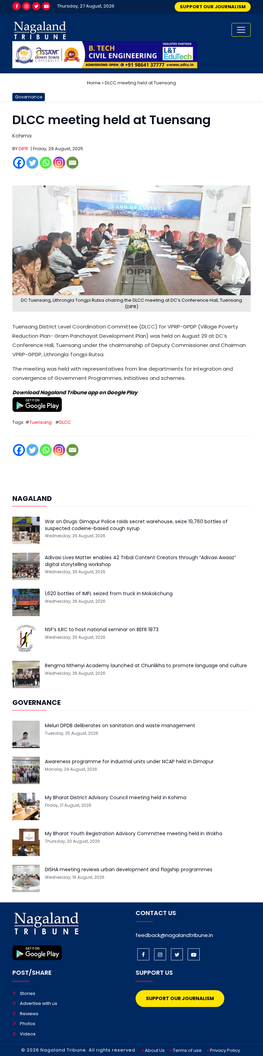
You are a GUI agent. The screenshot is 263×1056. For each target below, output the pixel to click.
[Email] (72, 163)
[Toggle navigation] (241, 30)
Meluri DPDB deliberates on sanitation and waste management (120, 725)
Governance (28, 97)
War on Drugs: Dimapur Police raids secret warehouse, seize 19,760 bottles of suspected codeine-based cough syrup (136, 525)
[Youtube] (46, 6)
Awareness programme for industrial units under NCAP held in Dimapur (129, 761)
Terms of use (187, 1050)
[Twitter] (36, 6)
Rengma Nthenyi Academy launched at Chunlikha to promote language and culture (146, 665)
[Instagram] (26, 6)
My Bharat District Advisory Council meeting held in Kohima (115, 797)
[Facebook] (16, 6)
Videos (28, 1034)
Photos (27, 1023)
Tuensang (40, 422)
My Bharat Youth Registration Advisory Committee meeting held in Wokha (133, 833)
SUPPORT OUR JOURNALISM (213, 6)
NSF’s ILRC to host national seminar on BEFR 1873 (102, 629)
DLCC (65, 422)
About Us (155, 1050)
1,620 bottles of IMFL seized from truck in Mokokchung (109, 593)
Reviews (29, 1013)
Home (94, 83)
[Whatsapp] (46, 163)
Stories (27, 993)
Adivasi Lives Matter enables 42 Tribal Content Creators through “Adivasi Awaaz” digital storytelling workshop (140, 561)
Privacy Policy (225, 1050)
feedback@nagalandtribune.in (174, 935)
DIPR (23, 148)
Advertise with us (38, 1003)
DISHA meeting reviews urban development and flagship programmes (128, 869)
